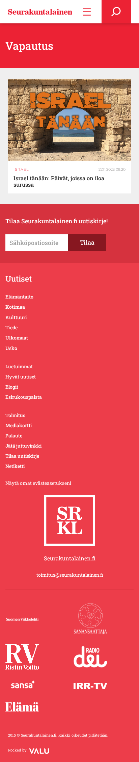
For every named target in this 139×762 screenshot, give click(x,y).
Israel (21, 169)
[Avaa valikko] (86, 11)
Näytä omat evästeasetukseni (38, 483)
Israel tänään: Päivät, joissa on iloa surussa (58, 181)
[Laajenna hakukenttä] (116, 11)
